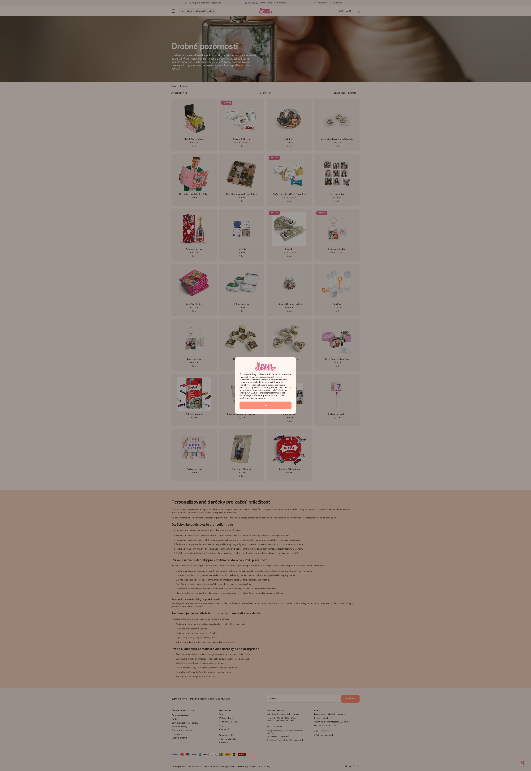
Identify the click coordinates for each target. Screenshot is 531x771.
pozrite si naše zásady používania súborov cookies (262, 396)
